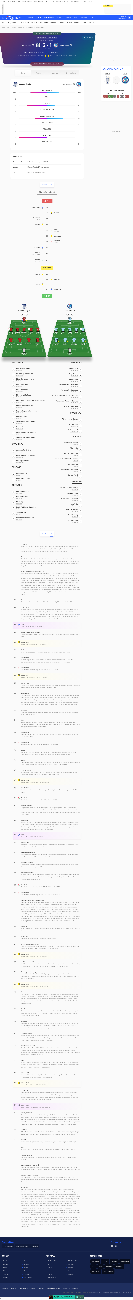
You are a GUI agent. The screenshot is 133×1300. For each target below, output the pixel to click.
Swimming (95, 1271)
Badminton (83, 18)
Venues (5, 1277)
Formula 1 (60, 18)
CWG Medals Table (22, 1246)
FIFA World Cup (8, 1246)
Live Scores (21, 27)
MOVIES (23, 1)
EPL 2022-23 (72, 1261)
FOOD (35, 1)
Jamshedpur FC (66, 45)
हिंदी (19, 1)
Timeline (39, 73)
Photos (26, 1267)
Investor (41, 1288)
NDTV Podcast (49, 18)
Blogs (85, 22)
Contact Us (74, 1288)
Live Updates (71, 73)
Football (38, 18)
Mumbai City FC (28, 45)
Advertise (5, 1288)
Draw (116, 80)
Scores (14, 22)
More (91, 22)
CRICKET (29, 1)
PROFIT (14, 1)
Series (26, 1261)
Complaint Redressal (53, 1288)
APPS (71, 1)
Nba (100, 1266)
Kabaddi (109, 1266)
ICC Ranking (28, 1277)
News (46, 22)
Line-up (55, 73)
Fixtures (62, 22)
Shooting (119, 1266)
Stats (23, 73)
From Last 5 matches (116, 91)
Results (69, 22)
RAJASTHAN (77, 1)
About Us (14, 1288)
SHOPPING (65, 1)
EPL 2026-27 (24, 22)
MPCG (84, 1)
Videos (5, 1271)
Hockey (114, 1261)
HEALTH (48, 1)
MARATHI (90, 1)
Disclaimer (32, 1288)
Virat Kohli (35, 1246)
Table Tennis (108, 1271)
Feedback (23, 1288)
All (51, 185)
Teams (5, 1274)
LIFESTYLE (41, 1)
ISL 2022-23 (52, 1261)
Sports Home (5, 27)
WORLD (9, 1)
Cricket (30, 18)
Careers (65, 1288)
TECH (53, 1)
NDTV (3, 1)
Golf (75, 18)
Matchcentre (52, 1277)
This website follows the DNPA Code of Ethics (76, 1292)
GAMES (58, 1)
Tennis (68, 18)
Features (53, 22)
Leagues (77, 22)
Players (26, 1274)
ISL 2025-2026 (36, 22)
